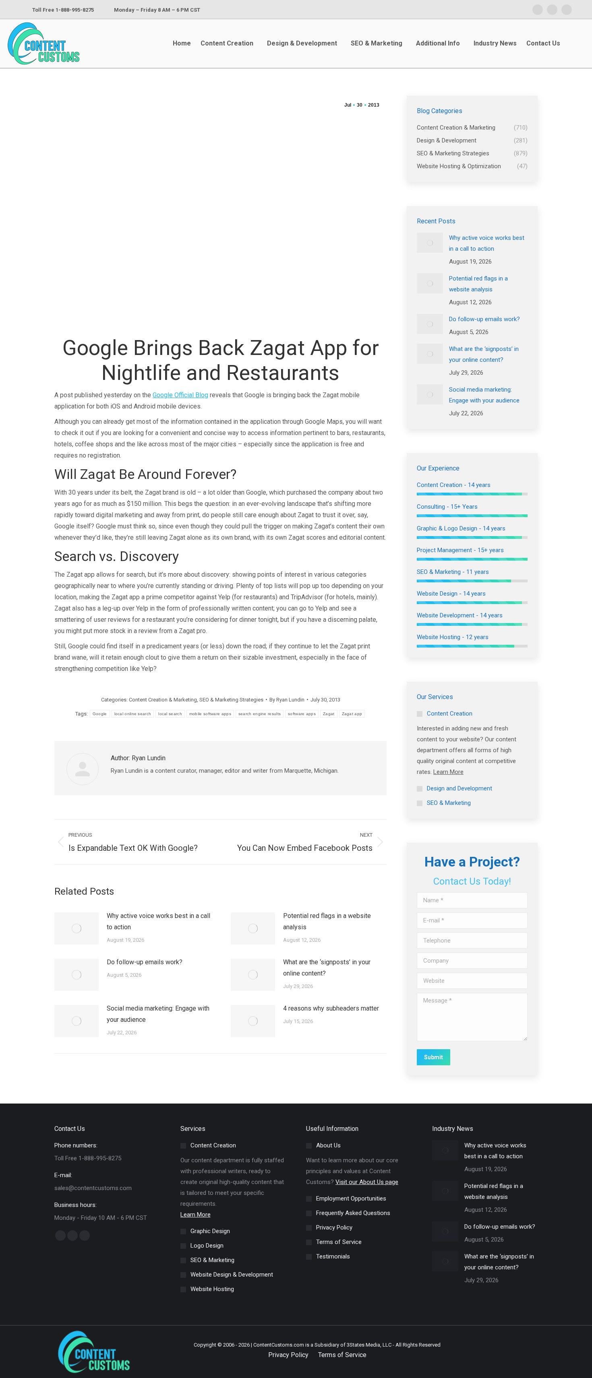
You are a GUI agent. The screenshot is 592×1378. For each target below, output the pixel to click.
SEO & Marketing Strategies (231, 700)
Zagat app (352, 714)
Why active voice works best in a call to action (158, 921)
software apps (302, 714)
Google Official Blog (180, 395)
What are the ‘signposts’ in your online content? (327, 967)
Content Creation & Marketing (163, 700)
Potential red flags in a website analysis (327, 921)
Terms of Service (342, 1355)
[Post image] (76, 928)
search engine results (259, 714)
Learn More (448, 772)
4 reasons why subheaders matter (331, 1008)
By (286, 700)
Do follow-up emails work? (144, 962)
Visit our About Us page (366, 1182)
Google (100, 714)
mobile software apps (210, 714)
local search (170, 714)
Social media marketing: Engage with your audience (158, 1014)
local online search (132, 714)
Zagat (329, 714)
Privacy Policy (288, 1355)
